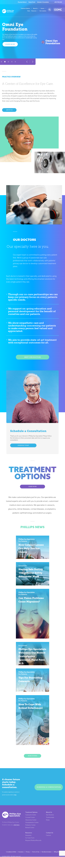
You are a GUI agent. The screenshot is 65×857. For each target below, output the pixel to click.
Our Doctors (50, 815)
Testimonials (50, 817)
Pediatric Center (30, 825)
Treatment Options (25, 8)
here (15, 794)
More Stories (32, 756)
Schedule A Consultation (43, 2)
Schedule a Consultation (49, 787)
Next (33, 61)
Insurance (28, 835)
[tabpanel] (32, 38)
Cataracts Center (30, 815)
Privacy (28, 851)
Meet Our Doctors (32, 357)
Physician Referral (22, 2)
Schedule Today (23, 445)
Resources (33, 10)
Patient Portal (32, 2)
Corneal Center (30, 817)
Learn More (10, 44)
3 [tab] (8, 61)
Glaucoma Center (30, 820)
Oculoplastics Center (32, 822)
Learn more (32, 486)
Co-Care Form (29, 838)
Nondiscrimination (47, 851)
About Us (35, 8)
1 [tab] (1, 61)
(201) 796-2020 (58, 2)
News (28, 10)
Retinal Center (29, 828)
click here (16, 825)
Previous (27, 61)
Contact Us (49, 833)
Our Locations (43, 10)
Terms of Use (35, 851)
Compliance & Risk (11, 851)
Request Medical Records (33, 840)
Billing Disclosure (58, 851)
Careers (42, 8)
